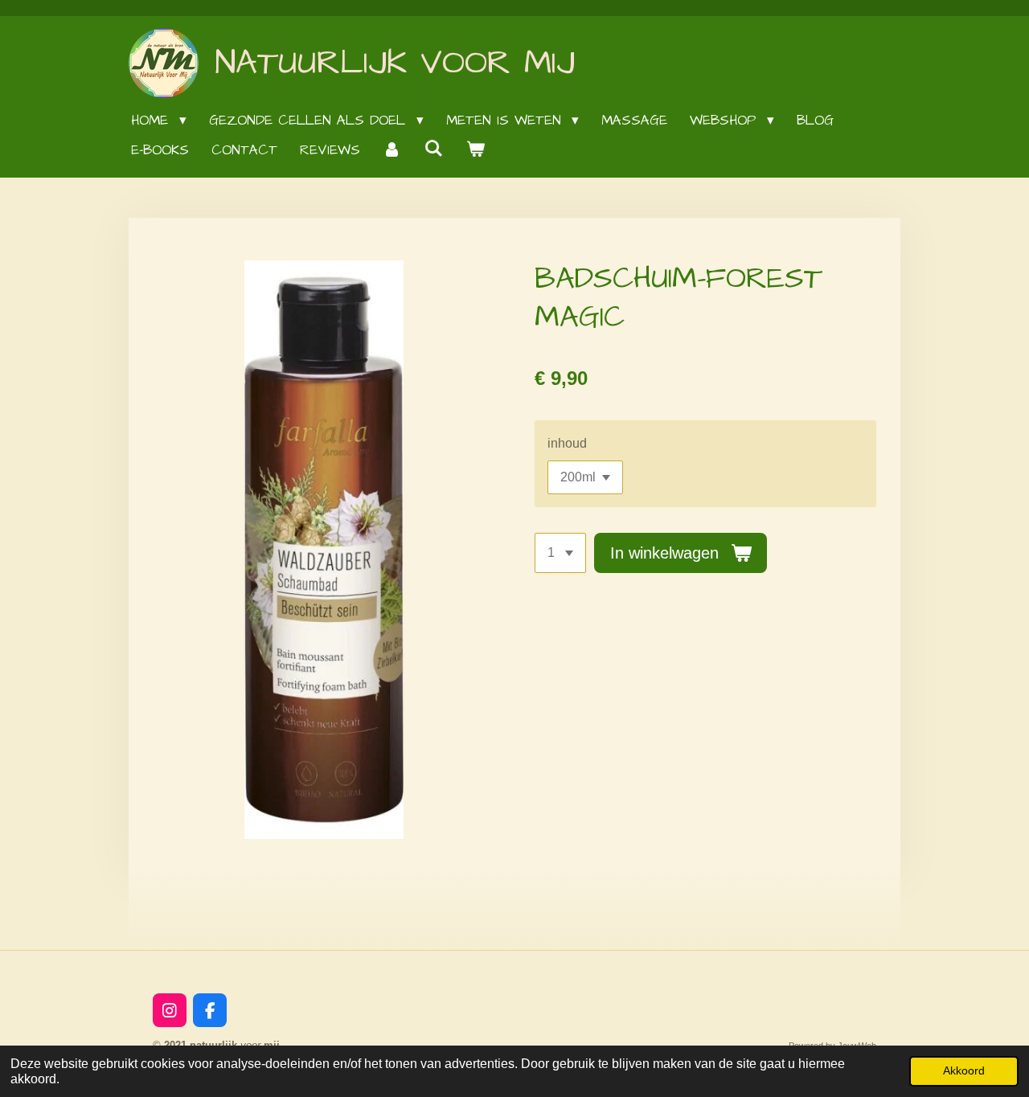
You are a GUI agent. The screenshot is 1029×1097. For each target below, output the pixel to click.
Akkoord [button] (964, 1070)
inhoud (567, 443)
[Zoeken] (434, 149)
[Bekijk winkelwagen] (476, 151)
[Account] (392, 151)
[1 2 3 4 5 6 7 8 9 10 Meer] (560, 553)
